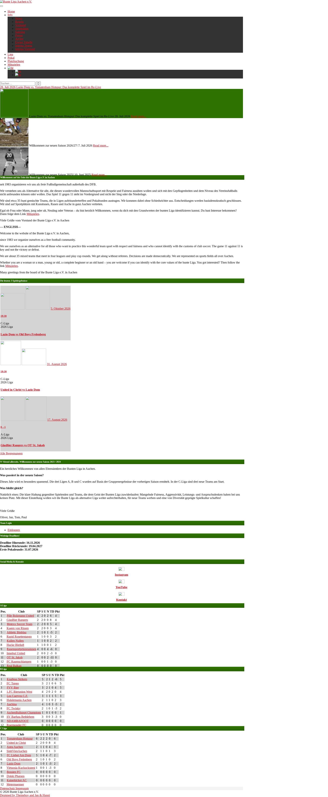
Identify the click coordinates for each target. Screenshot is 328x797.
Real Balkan (14, 665)
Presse (19, 35)
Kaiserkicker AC (17, 780)
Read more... (138, 116)
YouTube (121, 587)
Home (11, 11)
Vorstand (20, 25)
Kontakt (121, 599)
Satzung (20, 32)
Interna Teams (23, 45)
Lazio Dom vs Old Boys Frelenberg (23, 334)
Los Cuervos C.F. (17, 695)
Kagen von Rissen (18, 628)
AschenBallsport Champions (24, 712)
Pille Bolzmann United (20, 615)
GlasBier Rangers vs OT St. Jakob (23, 445)
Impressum (22, 788)
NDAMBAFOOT (18, 720)
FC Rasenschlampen (19, 661)
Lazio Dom (13, 763)
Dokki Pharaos (15, 776)
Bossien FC (14, 771)
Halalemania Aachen (19, 700)
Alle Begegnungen (11, 453)
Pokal (11, 57)
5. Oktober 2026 (60, 308)
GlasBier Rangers (17, 619)
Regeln (19, 21)
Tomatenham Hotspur (20, 738)
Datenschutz (8, 788)
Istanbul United (16, 653)
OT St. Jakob (15, 657)
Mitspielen (14, 64)
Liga (10, 54)
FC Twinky (13, 708)
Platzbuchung (16, 61)
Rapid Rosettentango (19, 636)
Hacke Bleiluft (15, 644)
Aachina (12, 704)
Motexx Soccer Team (19, 624)
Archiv (19, 38)
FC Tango (13, 683)
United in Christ (16, 742)
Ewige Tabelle (23, 42)
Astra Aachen (15, 746)
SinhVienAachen (17, 751)
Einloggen (14, 530)
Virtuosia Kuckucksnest (21, 767)
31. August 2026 (57, 364)
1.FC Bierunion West (19, 691)
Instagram (121, 574)
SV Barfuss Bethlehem (20, 716)
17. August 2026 (57, 419)
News (18, 18)
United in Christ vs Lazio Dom (20, 389)
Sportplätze (22, 28)
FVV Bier (13, 687)
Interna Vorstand (25, 49)
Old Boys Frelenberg (19, 759)
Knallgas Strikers (17, 679)
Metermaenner (15, 784)
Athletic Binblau (16, 632)
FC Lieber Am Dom (19, 755)
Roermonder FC (16, 725)
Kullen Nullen (15, 640)
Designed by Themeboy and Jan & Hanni (25, 795)
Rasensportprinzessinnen (21, 649)
